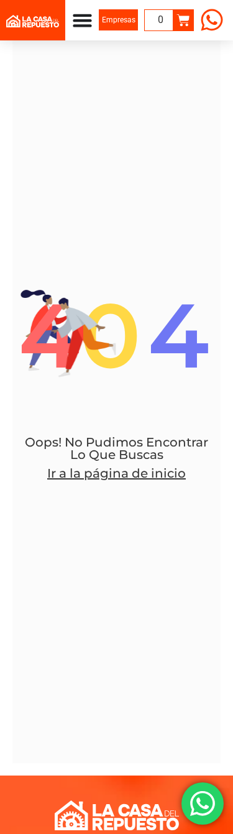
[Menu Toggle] (82, 20)
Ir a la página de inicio (116, 473)
